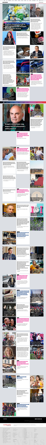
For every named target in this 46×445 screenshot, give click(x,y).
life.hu (35, 430)
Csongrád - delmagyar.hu (6, 433)
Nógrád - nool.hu (5, 440)
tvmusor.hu (25, 439)
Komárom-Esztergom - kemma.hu (7, 439)
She (27, 0)
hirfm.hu (35, 442)
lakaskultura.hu (25, 431)
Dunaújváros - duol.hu (5, 434)
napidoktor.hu (25, 434)
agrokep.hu (14, 441)
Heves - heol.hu (4, 437)
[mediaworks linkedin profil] (42, 425)
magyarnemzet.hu (15, 434)
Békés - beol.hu (4, 431)
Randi (30, 0)
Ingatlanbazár (33, 0)
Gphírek (25, 0)
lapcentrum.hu (35, 437)
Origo (4, 0)
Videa (12, 0)
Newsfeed (16, 0)
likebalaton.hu (25, 433)
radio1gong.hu (35, 441)
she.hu (35, 431)
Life (6, 0)
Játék (37, 0)
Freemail (19, 0)
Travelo (22, 0)
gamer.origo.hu (25, 432)
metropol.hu (35, 429)
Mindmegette (9, 0)
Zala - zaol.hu (14, 430)
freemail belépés (41, 2)
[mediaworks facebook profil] (40, 425)
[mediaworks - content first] (7, 425)
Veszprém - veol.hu (15, 429)
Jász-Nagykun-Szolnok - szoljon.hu (7, 438)
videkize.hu (25, 438)
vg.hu (14, 440)
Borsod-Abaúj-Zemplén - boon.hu (6, 432)
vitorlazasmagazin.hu (26, 437)
